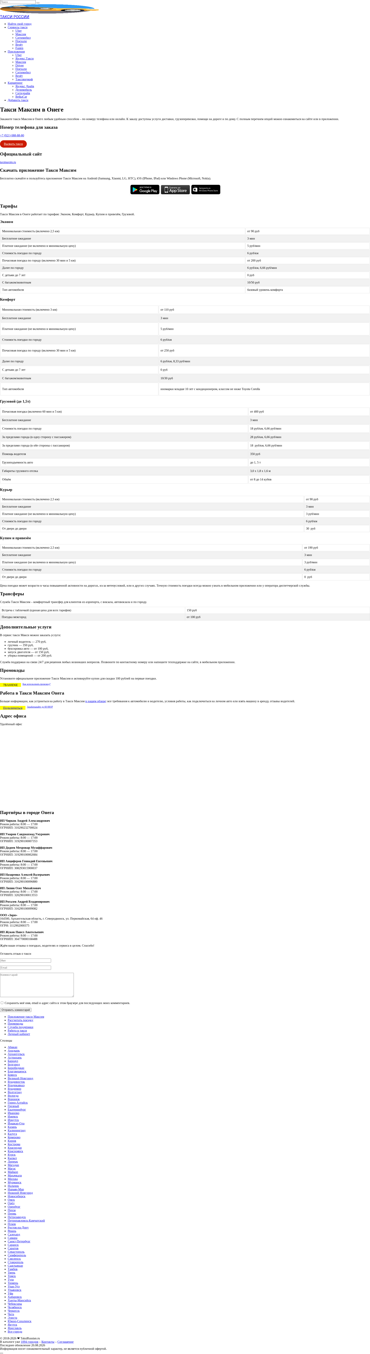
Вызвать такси (13, 143)
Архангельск (16, 1054)
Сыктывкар (15, 1265)
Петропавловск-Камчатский (26, 1220)
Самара (12, 1238)
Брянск (12, 1074)
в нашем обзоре (95, 701)
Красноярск (15, 1151)
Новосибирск (16, 1196)
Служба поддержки (20, 1027)
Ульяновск (14, 1290)
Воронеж (14, 1099)
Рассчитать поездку (20, 1020)
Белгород (14, 1064)
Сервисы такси (18, 27)
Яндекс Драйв (24, 86)
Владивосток (16, 1081)
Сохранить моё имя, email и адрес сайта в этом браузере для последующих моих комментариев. (67, 1003)
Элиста (12, 1317)
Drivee (19, 65)
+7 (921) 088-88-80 (12, 135)
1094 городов (29, 1341)
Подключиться (12, 707)
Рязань (12, 1231)
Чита (11, 1314)
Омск (11, 1199)
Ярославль (15, 1328)
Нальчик (13, 1185)
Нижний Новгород (20, 1192)
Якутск (12, 1324)
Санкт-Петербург (19, 1241)
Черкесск (14, 1310)
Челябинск (15, 1307)
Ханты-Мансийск (19, 1300)
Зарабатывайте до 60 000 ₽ (40, 707)
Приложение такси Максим (26, 1016)
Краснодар (15, 1147)
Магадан (13, 1165)
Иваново (13, 1113)
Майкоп (13, 1172)
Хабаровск (15, 1296)
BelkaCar (21, 96)
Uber (18, 30)
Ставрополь (15, 1262)
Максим (20, 34)
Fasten (19, 48)
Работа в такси (17, 1030)
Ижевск (13, 1116)
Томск (12, 1276)
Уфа (10, 1293)
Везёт (19, 44)
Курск (12, 1154)
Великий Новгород (20, 1078)
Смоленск (14, 1258)
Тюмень (13, 1283)
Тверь (11, 1272)
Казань (12, 1127)
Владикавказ (16, 1085)
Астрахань (15, 1057)
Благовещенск (17, 1071)
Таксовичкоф (24, 79)
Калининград (16, 1130)
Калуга (12, 1133)
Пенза (12, 1210)
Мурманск (14, 1182)
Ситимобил (23, 37)
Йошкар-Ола (16, 1123)
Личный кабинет (19, 1034)
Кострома (14, 1144)
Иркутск (13, 1120)
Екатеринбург (17, 1109)
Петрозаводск (17, 1217)
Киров (12, 1140)
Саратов (13, 1248)
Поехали (21, 41)
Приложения (16, 51)
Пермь (12, 1213)
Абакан (12, 1047)
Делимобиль (23, 89)
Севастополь (16, 1251)
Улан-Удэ (14, 1286)
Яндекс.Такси (24, 58)
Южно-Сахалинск (19, 1321)
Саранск (13, 1244)
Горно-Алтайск (18, 1102)
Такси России (14, 16)
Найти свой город (19, 23)
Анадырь (14, 1050)
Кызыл (12, 1158)
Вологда (13, 1095)
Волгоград (15, 1092)
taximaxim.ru (8, 162)
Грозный (13, 1106)
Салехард (14, 1234)
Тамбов (13, 1269)
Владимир (14, 1088)
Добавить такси (18, 100)
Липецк (13, 1161)
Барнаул (13, 1061)
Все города (15, 1331)
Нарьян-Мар (16, 1189)
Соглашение (65, 1341)
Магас (12, 1168)
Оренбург (14, 1206)
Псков (12, 1224)
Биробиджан (16, 1068)
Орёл (11, 1203)
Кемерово (14, 1137)
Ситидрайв (22, 93)
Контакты (47, 1341)
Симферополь (17, 1255)
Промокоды (15, 1023)
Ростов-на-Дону (18, 1227)
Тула (11, 1279)
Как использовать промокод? (36, 684)
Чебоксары (15, 1303)
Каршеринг (15, 82)
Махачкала (15, 1175)
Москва (13, 1179)
